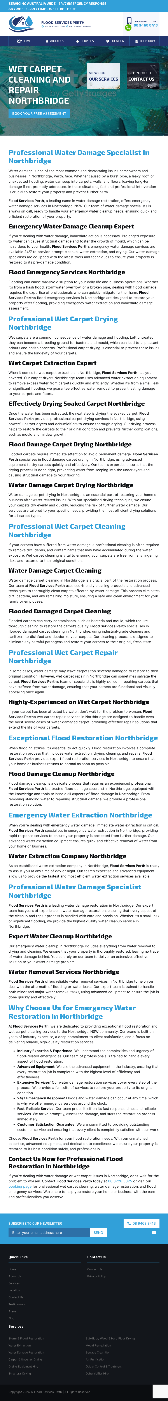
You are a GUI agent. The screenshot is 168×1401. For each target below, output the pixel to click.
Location (14, 1290)
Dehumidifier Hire (97, 1373)
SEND (98, 1232)
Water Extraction (20, 1345)
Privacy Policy (96, 1276)
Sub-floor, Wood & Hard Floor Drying (110, 1338)
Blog (11, 1318)
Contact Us (16, 1297)
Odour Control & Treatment (104, 1366)
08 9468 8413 (144, 1223)
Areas (12, 1311)
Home (12, 1269)
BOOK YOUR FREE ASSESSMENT (39, 113)
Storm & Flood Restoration (26, 1338)
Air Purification (95, 1359)
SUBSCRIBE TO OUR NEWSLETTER (35, 1223)
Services (14, 1283)
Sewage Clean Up (97, 1352)
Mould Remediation (98, 1345)
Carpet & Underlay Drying (25, 1359)
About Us (15, 1276)
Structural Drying (20, 1373)
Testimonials (17, 1304)
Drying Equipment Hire (23, 1366)
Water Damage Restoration (26, 1352)
